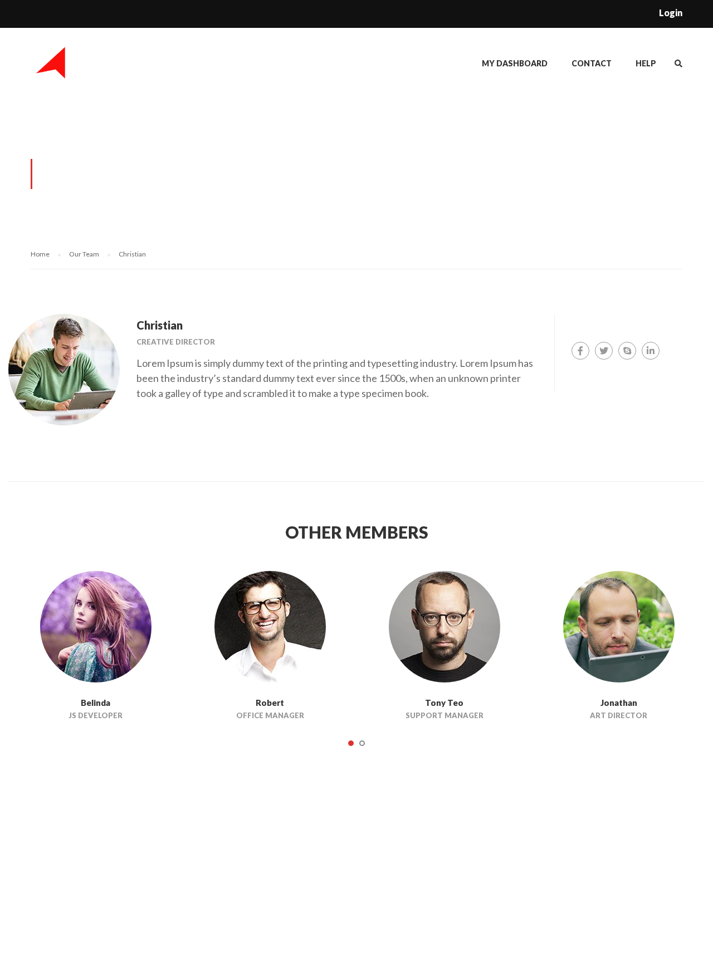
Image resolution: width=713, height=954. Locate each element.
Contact (592, 63)
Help (646, 63)
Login (670, 12)
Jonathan (618, 703)
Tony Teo (444, 703)
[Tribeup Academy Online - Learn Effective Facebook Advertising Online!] (51, 68)
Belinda (95, 703)
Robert (270, 703)
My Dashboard (515, 63)
